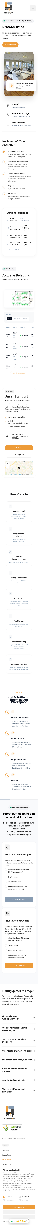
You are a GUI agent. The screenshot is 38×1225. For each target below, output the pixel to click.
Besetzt (25, 319)
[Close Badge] (28, 1219)
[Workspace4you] (12, 1128)
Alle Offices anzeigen (19, 373)
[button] (19, 467)
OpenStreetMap (18, 474)
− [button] (7, 466)
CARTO (31, 474)
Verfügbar (17, 319)
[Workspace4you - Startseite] (8, 8)
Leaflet (10, 474)
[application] (19, 468)
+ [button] (7, 463)
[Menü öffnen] (33, 8)
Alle (9, 319)
